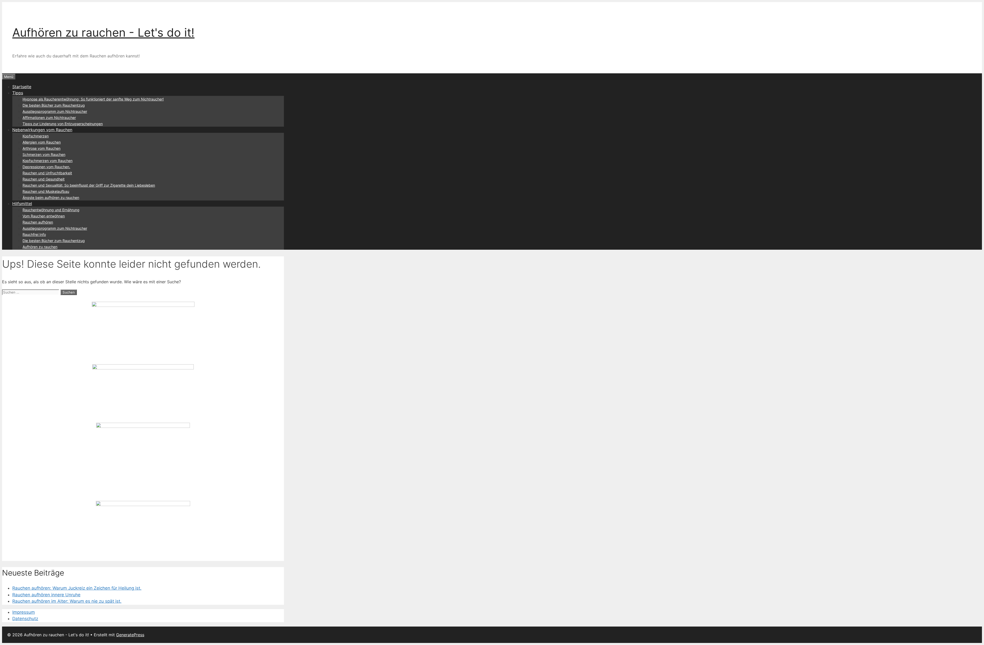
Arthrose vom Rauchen (41, 148)
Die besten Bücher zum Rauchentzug (54, 105)
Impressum (23, 612)
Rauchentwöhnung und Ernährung (51, 210)
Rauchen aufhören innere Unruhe (46, 594)
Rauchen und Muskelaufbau (46, 191)
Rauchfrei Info (34, 234)
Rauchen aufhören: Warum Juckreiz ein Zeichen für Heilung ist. (76, 588)
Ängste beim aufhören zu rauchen (51, 197)
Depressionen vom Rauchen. (46, 167)
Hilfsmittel (22, 203)
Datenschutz (25, 618)
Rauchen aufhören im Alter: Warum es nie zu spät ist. (66, 601)
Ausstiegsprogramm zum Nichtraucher (55, 111)
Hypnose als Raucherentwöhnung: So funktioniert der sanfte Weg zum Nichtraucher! (93, 99)
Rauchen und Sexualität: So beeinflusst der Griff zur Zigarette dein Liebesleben (89, 185)
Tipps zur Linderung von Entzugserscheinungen (63, 124)
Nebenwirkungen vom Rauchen (42, 129)
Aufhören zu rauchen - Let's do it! (103, 32)
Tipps (17, 92)
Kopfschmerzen (36, 136)
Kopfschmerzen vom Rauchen (48, 160)
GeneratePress (130, 634)
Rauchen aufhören (38, 222)
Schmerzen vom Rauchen (44, 154)
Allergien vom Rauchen (42, 142)
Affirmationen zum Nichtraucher (49, 117)
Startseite (21, 86)
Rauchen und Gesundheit (44, 179)
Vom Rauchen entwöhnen (44, 216)
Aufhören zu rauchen (40, 247)
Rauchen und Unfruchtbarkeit (47, 173)
